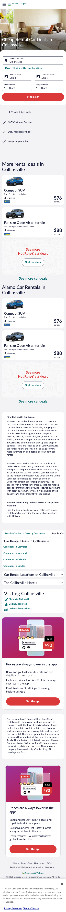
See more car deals (33, 278)
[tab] (25, 533)
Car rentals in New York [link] (15, 553)
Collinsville (15, 61)
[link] (33, 600)
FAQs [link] (49, 863)
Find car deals (33, 262)
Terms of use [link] (26, 863)
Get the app (33, 701)
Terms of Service (31, 908)
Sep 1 (12, 78)
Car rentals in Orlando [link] (14, 559)
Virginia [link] (14, 112)
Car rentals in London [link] (14, 566)
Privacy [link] (16, 863)
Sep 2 (44, 78)
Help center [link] (39, 863)
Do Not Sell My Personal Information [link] (26, 867)
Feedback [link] (49, 867)
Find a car (33, 96)
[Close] (62, 884)
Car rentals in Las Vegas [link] (15, 547)
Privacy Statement (13, 908)
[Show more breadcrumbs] (5, 112)
